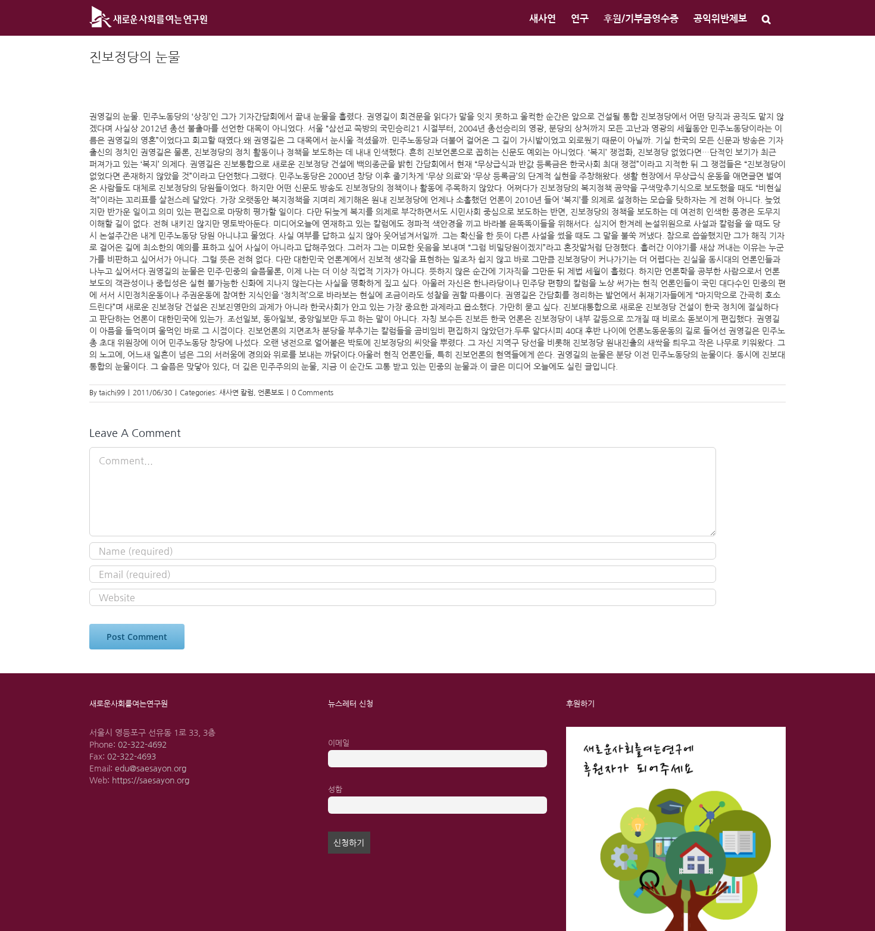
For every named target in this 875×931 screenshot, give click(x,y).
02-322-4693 (131, 756)
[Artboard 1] (676, 731)
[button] (766, 18)
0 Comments (312, 392)
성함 (335, 789)
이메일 (338, 743)
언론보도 (271, 392)
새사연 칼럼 (236, 392)
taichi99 (112, 392)
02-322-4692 (142, 745)
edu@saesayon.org (150, 768)
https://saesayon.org (150, 780)
